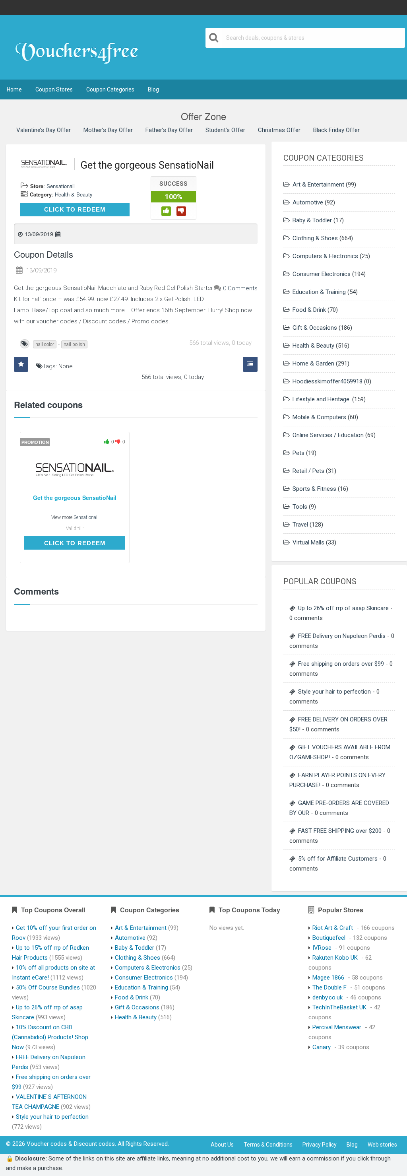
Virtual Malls (308, 542)
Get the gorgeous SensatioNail (74, 498)
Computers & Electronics (325, 256)
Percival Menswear (336, 1027)
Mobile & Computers (319, 417)
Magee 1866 (328, 977)
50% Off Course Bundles (48, 987)
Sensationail (61, 186)
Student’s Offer (225, 130)
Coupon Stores (54, 89)
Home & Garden (313, 363)
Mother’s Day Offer (108, 130)
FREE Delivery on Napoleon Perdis (342, 636)
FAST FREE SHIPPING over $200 (340, 830)
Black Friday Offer (336, 130)
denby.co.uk (327, 997)
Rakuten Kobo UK (335, 957)
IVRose (321, 947)
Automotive (308, 202)
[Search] (213, 38)
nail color (44, 344)
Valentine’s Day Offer (43, 130)
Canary (321, 1047)
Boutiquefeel (328, 937)
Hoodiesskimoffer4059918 (327, 381)
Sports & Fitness (314, 488)
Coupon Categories (110, 89)
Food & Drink (309, 309)
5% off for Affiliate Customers (338, 858)
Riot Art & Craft (332, 927)
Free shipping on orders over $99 (341, 663)
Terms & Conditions (268, 1144)
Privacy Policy (319, 1144)
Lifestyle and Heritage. (322, 399)
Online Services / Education (328, 435)
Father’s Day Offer (169, 130)
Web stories (382, 1144)
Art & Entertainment (318, 184)
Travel (300, 524)
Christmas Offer (279, 130)
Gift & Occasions (315, 327)
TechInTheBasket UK (339, 1007)
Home (14, 89)
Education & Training (319, 291)
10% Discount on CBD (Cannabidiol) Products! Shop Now (50, 1037)
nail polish (74, 344)
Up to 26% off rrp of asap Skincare (343, 608)
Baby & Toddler (312, 220)
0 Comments (240, 288)
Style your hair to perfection (334, 691)
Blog (153, 89)
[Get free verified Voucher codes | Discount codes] (80, 48)
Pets (298, 453)
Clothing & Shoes (315, 238)
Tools (300, 506)
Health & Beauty (74, 194)
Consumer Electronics (322, 274)
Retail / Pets (308, 470)
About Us (222, 1144)
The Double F (329, 987)
